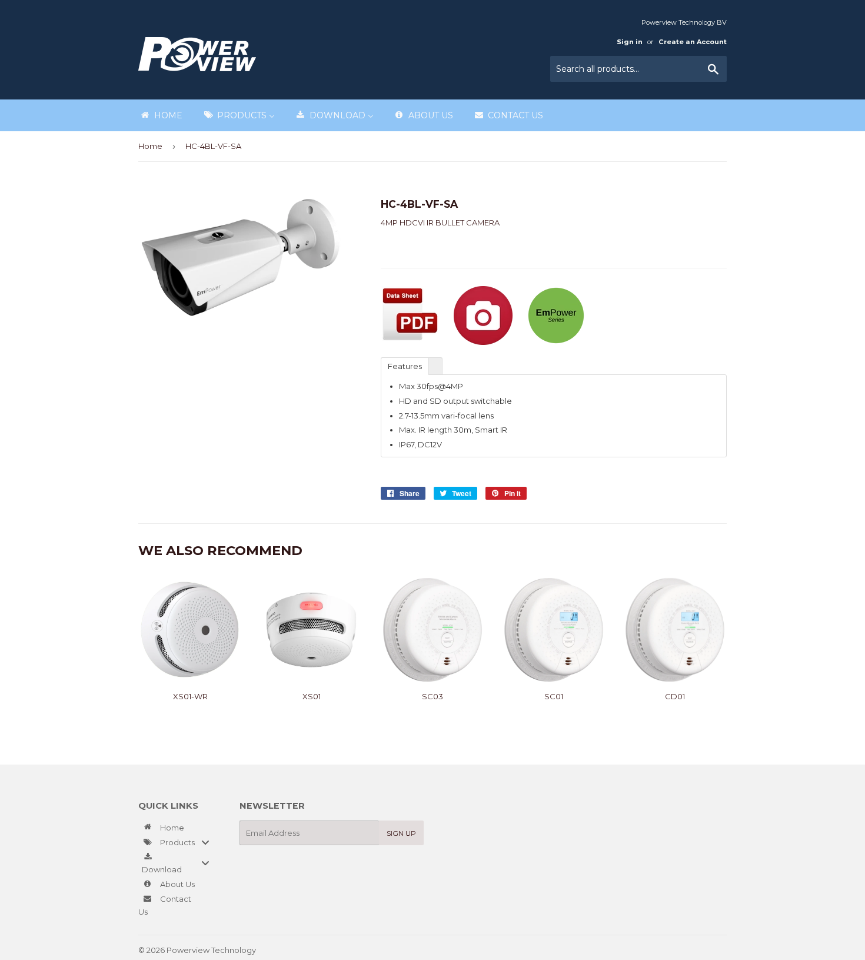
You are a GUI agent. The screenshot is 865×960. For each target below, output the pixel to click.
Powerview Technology (211, 950)
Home (150, 146)
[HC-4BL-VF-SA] (410, 342)
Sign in (630, 42)
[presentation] (435, 365)
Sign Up (401, 833)
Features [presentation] (405, 366)
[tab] (404, 365)
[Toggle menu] (205, 842)
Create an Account (692, 42)
